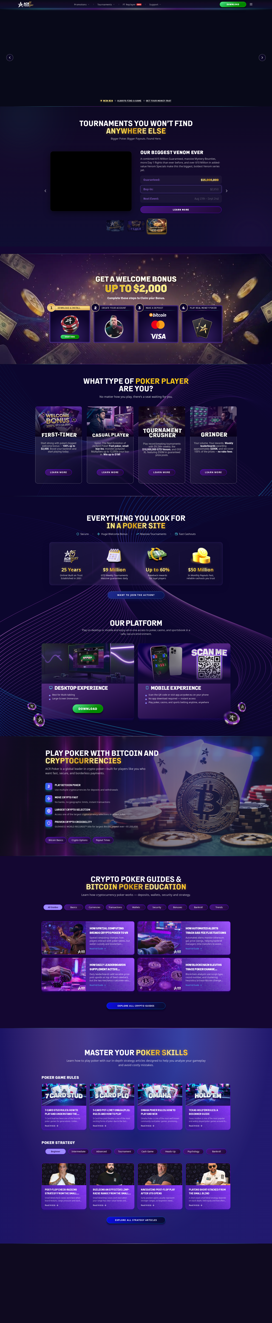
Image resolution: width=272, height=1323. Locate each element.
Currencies (94, 907)
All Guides (53, 907)
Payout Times (103, 840)
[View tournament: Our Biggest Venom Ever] (157, 226)
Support (153, 4)
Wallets (136, 907)
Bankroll (198, 907)
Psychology (193, 1151)
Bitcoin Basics (56, 840)
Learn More (197, 210)
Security (157, 907)
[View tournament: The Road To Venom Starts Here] (136, 225)
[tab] (107, 100)
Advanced (101, 1151)
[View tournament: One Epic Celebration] (115, 225)
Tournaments (104, 4)
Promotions (80, 4)
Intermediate (78, 1151)
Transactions (115, 907)
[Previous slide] (9, 57)
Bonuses (177, 907)
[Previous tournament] (45, 191)
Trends (219, 907)
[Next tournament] (227, 191)
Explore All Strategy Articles (136, 1220)
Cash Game (147, 1151)
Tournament (124, 1151)
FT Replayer (132, 4)
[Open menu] (251, 4)
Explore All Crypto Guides (136, 1005)
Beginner (55, 1151)
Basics (73, 907)
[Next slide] (262, 57)
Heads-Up (170, 1151)
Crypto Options (80, 840)
